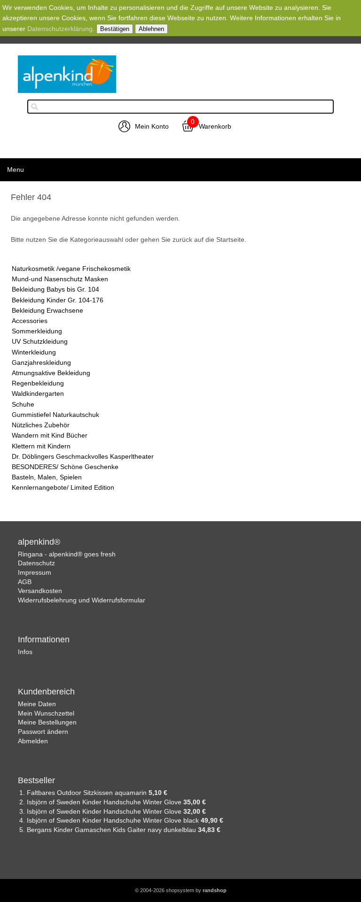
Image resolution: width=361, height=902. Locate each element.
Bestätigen (114, 28)
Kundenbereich (46, 691)
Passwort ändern (43, 731)
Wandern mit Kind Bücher (49, 435)
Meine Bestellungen (47, 722)
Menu (15, 169)
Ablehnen (151, 28)
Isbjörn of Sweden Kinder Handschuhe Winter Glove (105, 802)
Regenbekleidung (38, 383)
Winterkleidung (34, 352)
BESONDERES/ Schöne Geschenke (65, 466)
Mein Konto (152, 126)
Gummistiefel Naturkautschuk (55, 414)
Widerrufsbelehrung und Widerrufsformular (81, 600)
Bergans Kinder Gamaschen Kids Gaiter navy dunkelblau (112, 829)
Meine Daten (37, 704)
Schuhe (23, 404)
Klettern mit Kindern (41, 446)
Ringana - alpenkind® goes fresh (67, 554)
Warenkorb (215, 126)
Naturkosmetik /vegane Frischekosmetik (71, 268)
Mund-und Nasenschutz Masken (60, 279)
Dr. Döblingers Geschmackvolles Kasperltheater (83, 456)
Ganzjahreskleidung (41, 362)
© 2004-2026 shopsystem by (181, 890)
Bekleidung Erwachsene (47, 310)
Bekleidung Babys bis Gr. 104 (55, 289)
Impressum (34, 572)
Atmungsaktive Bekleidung (51, 373)
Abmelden (33, 741)
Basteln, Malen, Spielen (47, 477)
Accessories (29, 320)
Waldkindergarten (38, 393)
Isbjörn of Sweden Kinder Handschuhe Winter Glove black (114, 820)
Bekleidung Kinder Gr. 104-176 (57, 300)
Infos (25, 651)
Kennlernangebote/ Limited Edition (63, 487)
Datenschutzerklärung (60, 28)
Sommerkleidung (37, 331)
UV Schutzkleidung (40, 341)
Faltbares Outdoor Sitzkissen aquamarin (88, 792)
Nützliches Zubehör (41, 425)
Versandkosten (40, 590)
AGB (24, 582)
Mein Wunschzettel (46, 713)
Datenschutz (36, 563)
